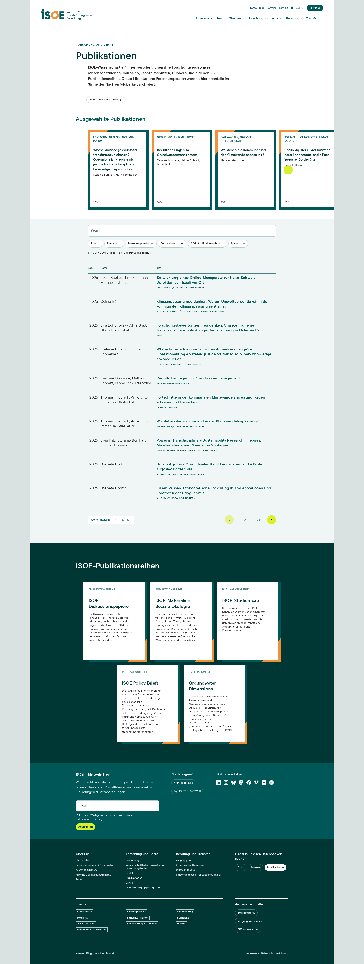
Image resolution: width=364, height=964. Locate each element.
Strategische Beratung (190, 865)
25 (122, 520)
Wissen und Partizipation (92, 929)
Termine (99, 953)
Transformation (86, 923)
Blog (89, 953)
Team (79, 879)
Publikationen (134, 878)
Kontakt (110, 953)
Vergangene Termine (250, 921)
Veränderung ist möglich (142, 923)
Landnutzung (185, 911)
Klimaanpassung (136, 911)
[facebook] (249, 782)
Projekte (131, 873)
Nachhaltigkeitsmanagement (93, 874)
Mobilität (82, 917)
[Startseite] (66, 15)
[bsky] (234, 782)
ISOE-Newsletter (248, 929)
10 (116, 520)
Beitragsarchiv (246, 912)
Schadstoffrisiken (137, 917)
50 (129, 520)
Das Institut (82, 860)
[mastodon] (241, 782)
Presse (80, 953)
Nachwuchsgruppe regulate (143, 887)
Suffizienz (183, 917)
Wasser (181, 923)
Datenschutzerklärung (89, 819)
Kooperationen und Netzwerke (94, 865)
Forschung (132, 860)
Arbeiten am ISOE (86, 869)
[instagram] (226, 782)
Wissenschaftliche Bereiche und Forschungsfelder (145, 866)
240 (259, 520)
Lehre (129, 882)
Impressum (252, 953)
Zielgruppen (183, 860)
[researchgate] (271, 782)
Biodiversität (84, 911)
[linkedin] (218, 782)
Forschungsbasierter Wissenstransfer (198, 874)
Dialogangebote (185, 869)
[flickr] (264, 782)
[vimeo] (256, 782)
